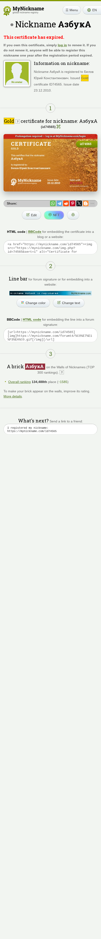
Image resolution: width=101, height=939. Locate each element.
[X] (79, 203)
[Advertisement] (50, 500)
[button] (92, 10)
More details (13, 396)
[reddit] (66, 203)
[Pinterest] (72, 203)
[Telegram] (59, 203)
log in (62, 45)
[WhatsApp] (53, 203)
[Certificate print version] (73, 215)
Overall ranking (19, 382)
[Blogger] (86, 203)
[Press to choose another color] (50, 293)
